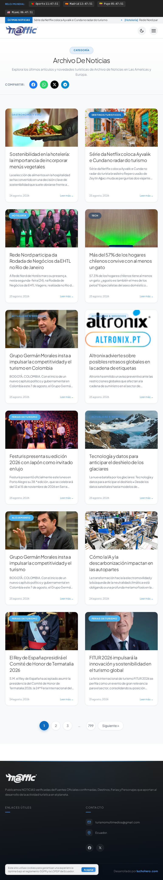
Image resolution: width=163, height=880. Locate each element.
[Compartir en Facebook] (33, 85)
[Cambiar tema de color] (142, 30)
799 (91, 726)
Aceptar (88, 869)
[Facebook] (89, 848)
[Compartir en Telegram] (65, 85)
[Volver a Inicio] (22, 31)
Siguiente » (110, 726)
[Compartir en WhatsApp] (44, 85)
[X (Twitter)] (100, 848)
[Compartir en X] (55, 85)
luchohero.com (147, 871)
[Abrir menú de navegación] (153, 30)
